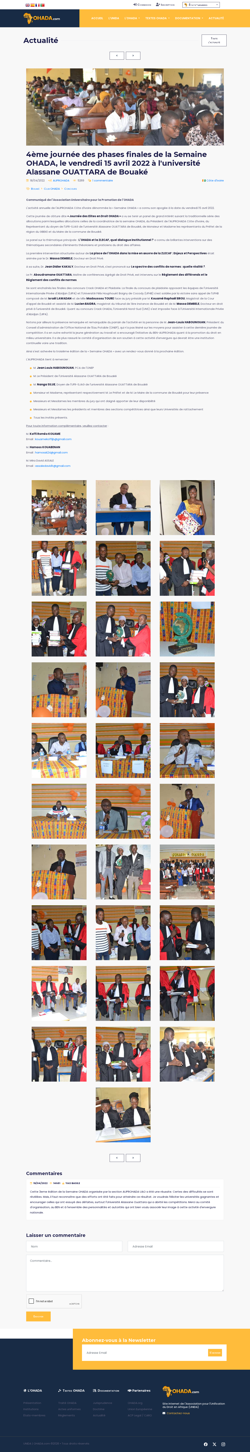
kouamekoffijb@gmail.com (53, 439)
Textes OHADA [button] (156, 18)
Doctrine (99, 1409)
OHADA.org (135, 1403)
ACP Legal (134, 1415)
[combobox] (201, 5)
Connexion (144, 5)
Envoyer (38, 1316)
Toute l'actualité (214, 40)
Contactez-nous (178, 1413)
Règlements (66, 1415)
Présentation (32, 1403)
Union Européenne (140, 1409)
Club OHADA (52, 189)
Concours (70, 189)
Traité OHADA (67, 1403)
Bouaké (35, 189)
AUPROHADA (61, 180)
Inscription (167, 5)
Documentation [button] (188, 18)
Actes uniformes (69, 1409)
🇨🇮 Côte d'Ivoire (213, 180)
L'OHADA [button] (131, 18)
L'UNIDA (114, 18)
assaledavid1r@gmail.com (52, 466)
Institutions (31, 1409)
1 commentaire (102, 180)
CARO (148, 1415)
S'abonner (215, 1353)
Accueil (97, 18)
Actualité (216, 18)
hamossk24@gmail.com (51, 452)
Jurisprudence (102, 1403)
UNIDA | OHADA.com (36, 1443)
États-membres (34, 1415)
